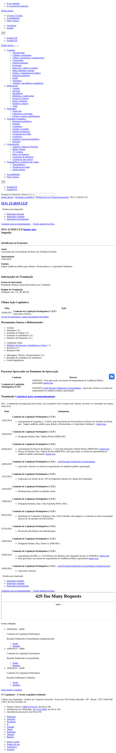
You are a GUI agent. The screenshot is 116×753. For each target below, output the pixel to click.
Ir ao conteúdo (13, 3)
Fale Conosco (13, 20)
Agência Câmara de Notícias (25, 147)
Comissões (17, 126)
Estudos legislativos (21, 131)
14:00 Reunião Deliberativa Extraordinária (62, 388)
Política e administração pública (26, 73)
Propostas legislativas (21, 121)
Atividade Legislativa (16, 119)
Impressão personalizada (18, 219)
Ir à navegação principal (17, 6)
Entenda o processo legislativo (25, 139)
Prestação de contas (21, 167)
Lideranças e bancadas (22, 113)
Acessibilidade (13, 18)
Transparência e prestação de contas (23, 162)
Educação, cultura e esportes (25, 68)
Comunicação (13, 144)
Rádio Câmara (18, 149)
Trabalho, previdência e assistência (27, 83)
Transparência (18, 164)
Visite (15, 106)
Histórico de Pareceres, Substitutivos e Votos (27, 345)
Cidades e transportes (21, 55)
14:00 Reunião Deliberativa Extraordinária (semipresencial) (83, 566)
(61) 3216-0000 (40, 709)
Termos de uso (13, 744)
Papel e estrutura (19, 101)
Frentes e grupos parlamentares (26, 116)
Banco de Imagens (20, 154)
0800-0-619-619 (30, 707)
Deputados (11, 108)
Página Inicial (7, 197)
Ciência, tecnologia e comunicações (28, 58)
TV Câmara (17, 152)
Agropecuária (18, 53)
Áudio (15, 643)
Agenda (16, 88)
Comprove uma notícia (22, 159)
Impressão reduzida (15, 214)
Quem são (17, 111)
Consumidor (17, 60)
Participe (16, 141)
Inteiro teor (29, 229)
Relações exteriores (21, 75)
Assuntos (11, 50)
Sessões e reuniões (20, 129)
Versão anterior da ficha (43, 224)
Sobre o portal (13, 742)
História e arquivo (20, 103)
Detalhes (16, 646)
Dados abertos (18, 169)
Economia (17, 65)
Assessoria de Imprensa (22, 157)
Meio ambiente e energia (23, 70)
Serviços (16, 91)
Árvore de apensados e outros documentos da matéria (25, 317)
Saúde (15, 78)
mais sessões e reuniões (11, 690)
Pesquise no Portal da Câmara (14, 194)
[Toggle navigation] (15, 46)
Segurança (17, 80)
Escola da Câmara (20, 98)
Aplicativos (12, 747)
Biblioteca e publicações (23, 96)
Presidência (17, 93)
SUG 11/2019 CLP (14, 203)
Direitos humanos (20, 63)
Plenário (16, 124)
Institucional (12, 86)
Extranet (10, 749)
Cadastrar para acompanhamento (16, 224)
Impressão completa (15, 216)
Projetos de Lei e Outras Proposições (52, 197)
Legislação (17, 136)
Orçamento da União (21, 134)
